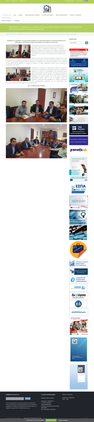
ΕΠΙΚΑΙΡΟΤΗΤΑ (14, 34)
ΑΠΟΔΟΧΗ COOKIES (51, 420)
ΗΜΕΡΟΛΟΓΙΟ (22, 1)
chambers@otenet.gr (46, 404)
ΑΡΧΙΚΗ (7, 1)
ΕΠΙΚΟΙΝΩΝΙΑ (14, 1)
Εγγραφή (28, 398)
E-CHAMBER (17, 20)
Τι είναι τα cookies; (63, 420)
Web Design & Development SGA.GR (32, 418)
